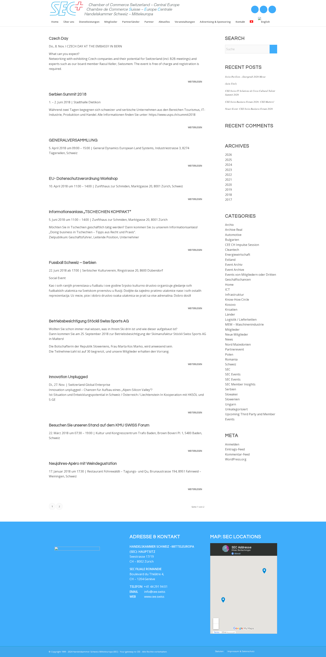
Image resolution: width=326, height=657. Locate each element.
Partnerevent (234, 349)
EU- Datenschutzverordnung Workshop (83, 179)
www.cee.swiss (154, 596)
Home (229, 285)
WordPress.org (235, 459)
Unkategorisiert (236, 409)
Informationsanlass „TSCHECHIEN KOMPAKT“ (90, 212)
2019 (228, 190)
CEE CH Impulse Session (242, 245)
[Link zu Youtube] (272, 10)
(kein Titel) (231, 83)
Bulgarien (232, 240)
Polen (229, 354)
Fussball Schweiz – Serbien (72, 263)
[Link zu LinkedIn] (263, 10)
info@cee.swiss (154, 592)
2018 (228, 195)
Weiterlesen (195, 81)
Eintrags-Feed (235, 449)
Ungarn (230, 404)
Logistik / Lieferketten (241, 319)
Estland (230, 260)
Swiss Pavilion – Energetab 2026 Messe (245, 76)
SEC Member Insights (240, 384)
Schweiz (230, 364)
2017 (228, 200)
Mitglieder (232, 329)
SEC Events (233, 374)
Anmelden (232, 444)
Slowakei (231, 394)
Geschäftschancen (238, 279)
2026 (228, 155)
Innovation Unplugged (68, 377)
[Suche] (274, 21)
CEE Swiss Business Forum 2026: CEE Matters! (249, 101)
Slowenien (232, 399)
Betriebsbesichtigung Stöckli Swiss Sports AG (89, 321)
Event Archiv (233, 264)
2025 (228, 160)
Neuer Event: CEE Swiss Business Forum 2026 (249, 108)
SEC (227, 369)
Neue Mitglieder (236, 334)
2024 (228, 165)
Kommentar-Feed (237, 454)
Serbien (230, 389)
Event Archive (234, 270)
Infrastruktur (234, 295)
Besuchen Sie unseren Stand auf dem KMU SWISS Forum (99, 425)
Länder (230, 314)
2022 (228, 175)
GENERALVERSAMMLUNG (73, 140)
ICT (227, 289)
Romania (231, 359)
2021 (228, 180)
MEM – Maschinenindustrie (244, 324)
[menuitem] (55, 21)
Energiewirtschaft (237, 254)
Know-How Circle (237, 299)
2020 (228, 185)
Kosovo (230, 305)
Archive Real (233, 230)
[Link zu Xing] (255, 10)
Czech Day (58, 38)
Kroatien (231, 309)
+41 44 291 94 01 (156, 586)
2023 (228, 170)
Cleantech (232, 250)
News (229, 339)
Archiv (229, 225)
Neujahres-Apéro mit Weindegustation (83, 464)
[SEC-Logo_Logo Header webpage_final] (115, 8)
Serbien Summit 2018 (67, 94)
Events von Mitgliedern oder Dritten (250, 275)
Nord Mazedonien (238, 344)
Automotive (233, 235)
